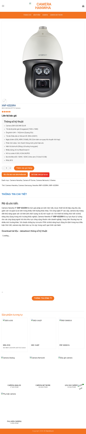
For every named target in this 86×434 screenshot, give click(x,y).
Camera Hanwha (16, 180)
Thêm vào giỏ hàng (24, 168)
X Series (52, 180)
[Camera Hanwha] (43, 6)
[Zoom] (4, 101)
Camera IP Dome (29, 180)
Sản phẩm (36, 15)
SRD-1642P (35, 345)
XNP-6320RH (54, 185)
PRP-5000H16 (64, 345)
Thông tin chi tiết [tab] (14, 194)
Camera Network (56, 15)
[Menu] (3, 6)
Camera (45, 15)
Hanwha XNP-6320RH (40, 185)
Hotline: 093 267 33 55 (39, 175)
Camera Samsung (25, 185)
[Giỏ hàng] (83, 5)
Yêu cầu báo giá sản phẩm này (14, 174)
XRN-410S (6, 345)
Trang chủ (27, 15)
